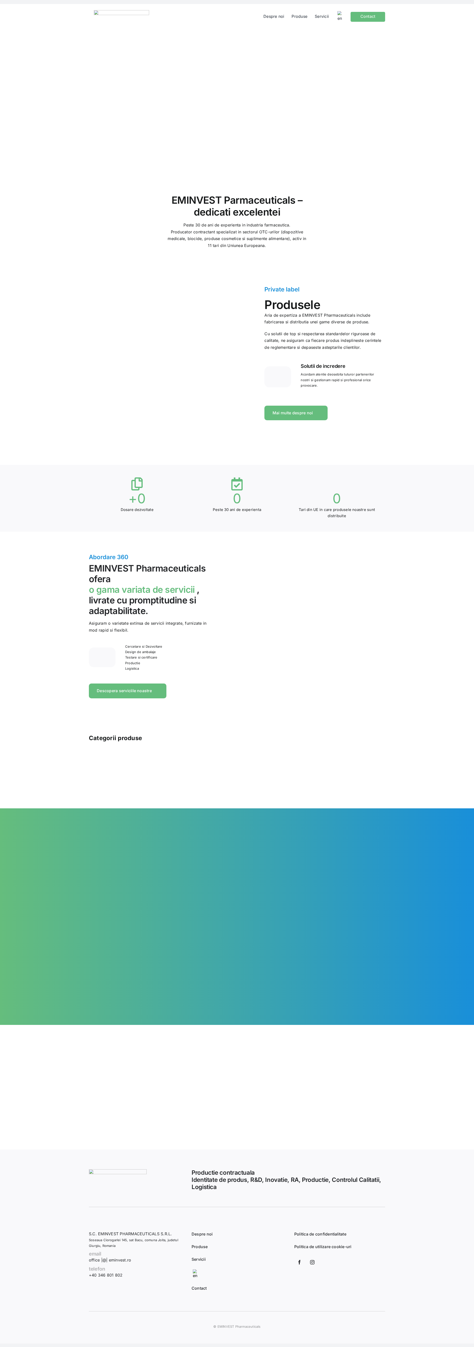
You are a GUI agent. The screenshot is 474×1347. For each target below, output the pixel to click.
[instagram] (312, 1262)
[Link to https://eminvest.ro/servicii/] (102, 657)
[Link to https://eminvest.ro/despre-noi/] (277, 376)
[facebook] (299, 1262)
